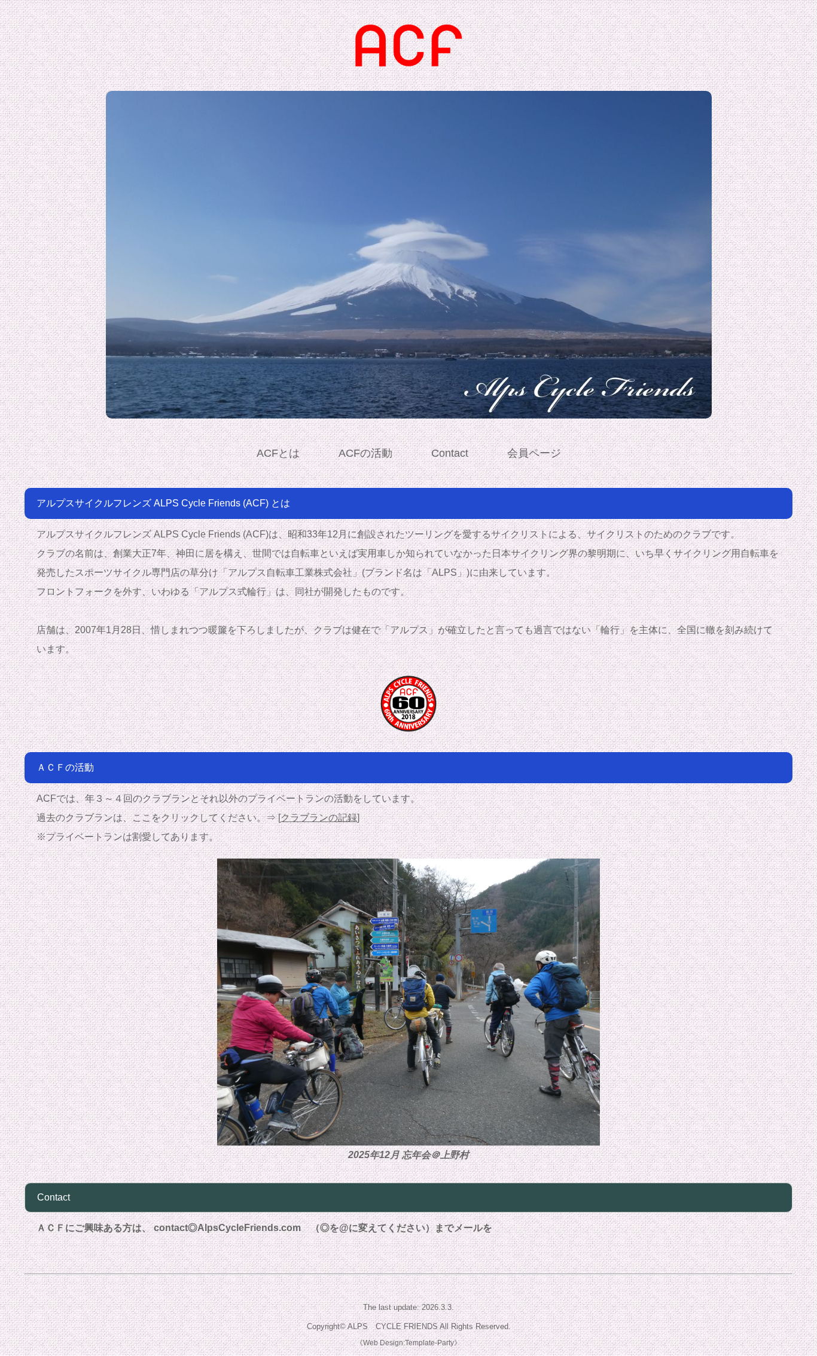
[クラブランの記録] (318, 818)
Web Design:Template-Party (408, 1343)
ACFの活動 (365, 453)
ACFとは (278, 453)
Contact (449, 453)
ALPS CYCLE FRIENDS (392, 1326)
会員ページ (534, 453)
